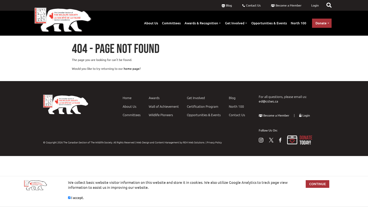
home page (132, 68)
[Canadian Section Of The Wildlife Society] (63, 19)
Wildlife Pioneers (161, 115)
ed (261, 101)
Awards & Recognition (201, 23)
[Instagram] (261, 140)
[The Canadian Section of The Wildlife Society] (66, 104)
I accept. (77, 198)
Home (127, 98)
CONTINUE (317, 184)
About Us (151, 23)
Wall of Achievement (164, 106)
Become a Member (288, 5)
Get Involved (234, 23)
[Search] (329, 5)
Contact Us (253, 5)
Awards (154, 98)
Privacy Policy (214, 142)
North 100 (298, 23)
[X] (271, 140)
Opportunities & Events (269, 23)
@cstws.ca (270, 101)
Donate (321, 23)
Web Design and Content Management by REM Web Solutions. (171, 142)
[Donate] (299, 140)
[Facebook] (280, 140)
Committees (171, 23)
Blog (229, 5)
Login (315, 5)
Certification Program (202, 106)
